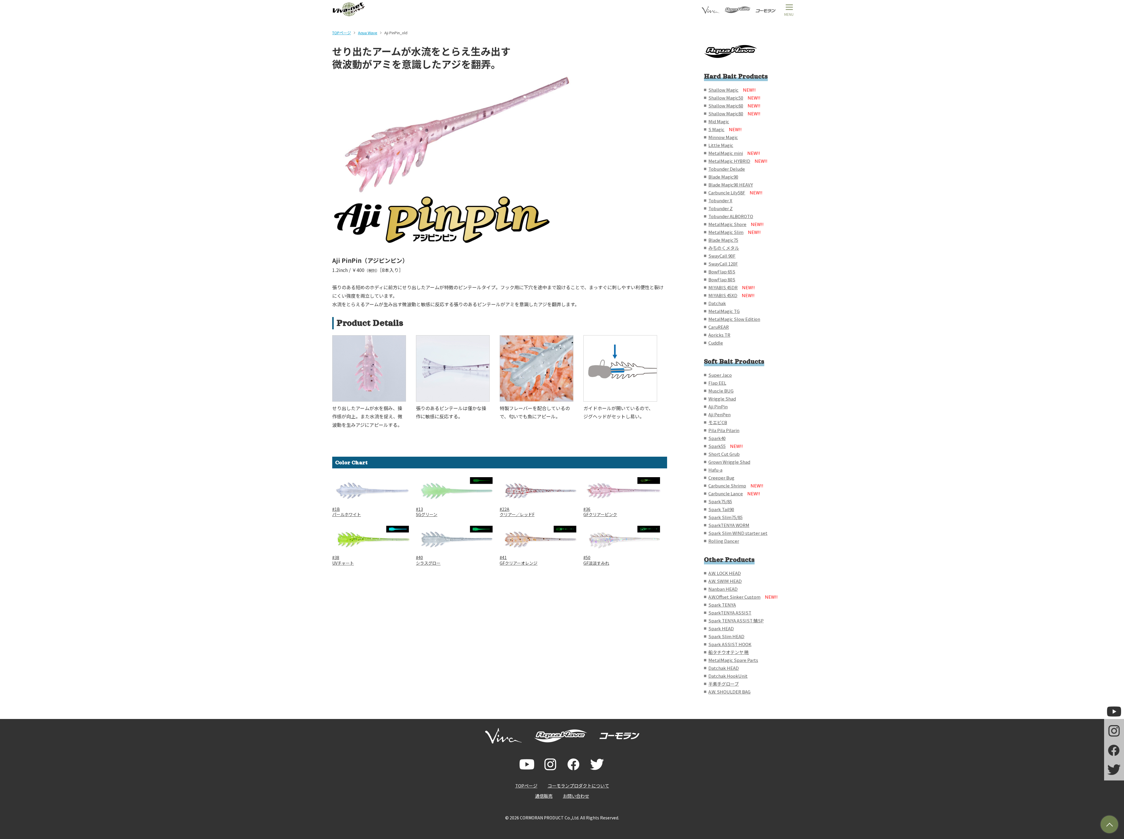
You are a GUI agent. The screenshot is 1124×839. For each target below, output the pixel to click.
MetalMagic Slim (734, 232)
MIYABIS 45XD (731, 295)
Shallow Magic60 (734, 105)
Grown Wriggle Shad (729, 462)
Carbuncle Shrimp (735, 485)
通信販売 (544, 796)
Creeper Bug (721, 478)
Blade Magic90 (723, 177)
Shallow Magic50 (734, 98)
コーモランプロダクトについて (578, 785)
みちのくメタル (723, 248)
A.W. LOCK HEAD (724, 573)
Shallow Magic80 (734, 113)
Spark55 (725, 446)
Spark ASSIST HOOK (729, 644)
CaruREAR (718, 327)
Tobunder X (720, 200)
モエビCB (717, 422)
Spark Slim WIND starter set (737, 533)
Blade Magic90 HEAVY (730, 185)
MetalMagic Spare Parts (733, 660)
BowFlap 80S (721, 279)
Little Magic (720, 145)
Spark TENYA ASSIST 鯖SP (736, 620)
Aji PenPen (719, 414)
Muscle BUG (721, 391)
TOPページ (341, 32)
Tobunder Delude (726, 169)
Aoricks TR (719, 335)
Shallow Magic (732, 90)
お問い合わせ (576, 796)
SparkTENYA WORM (728, 525)
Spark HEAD (721, 628)
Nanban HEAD (723, 589)
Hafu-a (715, 470)
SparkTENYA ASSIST (729, 612)
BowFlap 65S (721, 271)
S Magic (725, 129)
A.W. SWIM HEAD (725, 581)
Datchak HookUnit (728, 676)
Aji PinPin (718, 406)
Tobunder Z (720, 208)
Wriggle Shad (722, 398)
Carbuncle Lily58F (735, 192)
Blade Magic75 (723, 240)
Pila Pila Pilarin (723, 430)
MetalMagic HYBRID (737, 161)
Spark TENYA (722, 605)
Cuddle (715, 343)
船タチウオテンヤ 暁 (728, 652)
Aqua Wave (367, 32)
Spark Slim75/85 (725, 517)
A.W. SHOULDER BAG (729, 692)
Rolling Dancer (723, 541)
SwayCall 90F (722, 256)
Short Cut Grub (724, 454)
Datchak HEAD (723, 668)
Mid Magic (718, 121)
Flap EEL (717, 383)
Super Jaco (720, 375)
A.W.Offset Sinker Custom (743, 597)
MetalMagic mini (734, 153)
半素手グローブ (723, 684)
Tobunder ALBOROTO (730, 216)
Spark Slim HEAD (726, 636)
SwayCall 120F (723, 264)
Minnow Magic (723, 137)
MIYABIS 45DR (731, 287)
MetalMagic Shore (736, 224)
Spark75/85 (720, 501)
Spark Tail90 (721, 509)
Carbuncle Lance (734, 493)
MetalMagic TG (724, 311)
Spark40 (717, 438)
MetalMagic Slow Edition (734, 319)
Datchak (717, 303)
